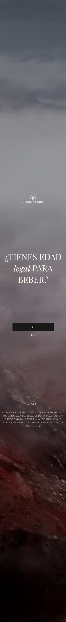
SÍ (33, 326)
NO (33, 334)
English (33, 403)
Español (33, 396)
